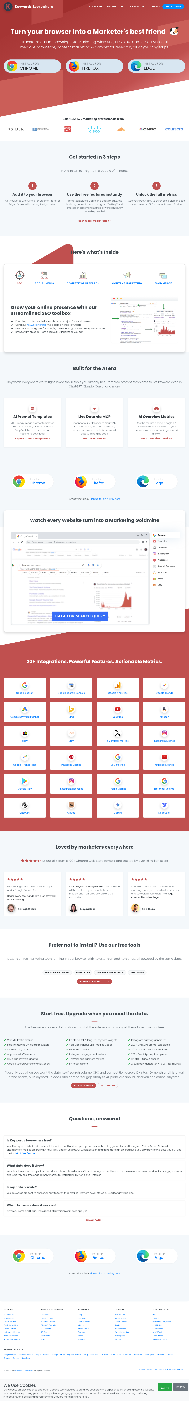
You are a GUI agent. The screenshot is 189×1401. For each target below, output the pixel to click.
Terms (149, 1369)
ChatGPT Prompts (48, 1325)
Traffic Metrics (10, 1322)
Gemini (16, 1358)
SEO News (82, 1318)
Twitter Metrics (10, 1329)
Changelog (137, 6)
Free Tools (45, 1315)
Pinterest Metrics (11, 1336)
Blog (80, 1315)
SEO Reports (46, 1329)
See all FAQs (94, 1220)
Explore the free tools (94, 981)
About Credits (121, 1322)
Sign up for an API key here (105, 499)
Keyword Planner (36, 325)
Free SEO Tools (47, 1318)
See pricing (108, 1085)
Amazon (104, 1355)
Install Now (173, 6)
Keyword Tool (83, 972)
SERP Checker (137, 972)
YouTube (94, 1355)
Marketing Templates (162, 1322)
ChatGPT (170, 1355)
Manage (180, 1387)
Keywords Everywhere (24, 1371)
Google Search (10, 1355)
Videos (81, 1325)
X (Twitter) (138, 1355)
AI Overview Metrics (12, 1339)
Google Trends (58, 1355)
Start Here (95, 6)
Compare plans (83, 1085)
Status (118, 1339)
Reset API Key (120, 1318)
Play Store (127, 1355)
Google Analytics (42, 1355)
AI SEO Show (83, 1329)
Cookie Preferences (175, 1369)
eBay (112, 1355)
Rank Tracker (120, 1329)
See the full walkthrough (94, 221)
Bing (86, 1355)
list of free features (26, 1153)
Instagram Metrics (12, 1332)
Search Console (25, 1355)
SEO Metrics (9, 1315)
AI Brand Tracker (48, 1322)
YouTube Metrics (11, 1325)
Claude (7, 1358)
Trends (156, 1318)
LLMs (155, 1315)
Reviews (81, 1332)
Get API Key (120, 1315)
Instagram (149, 1355)
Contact (154, 6)
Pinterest (160, 1355)
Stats (43, 1339)
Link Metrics (9, 1318)
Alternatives (158, 1336)
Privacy (142, 1369)
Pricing (111, 6)
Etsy (118, 1355)
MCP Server (45, 1336)
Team (80, 1336)
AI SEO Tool (157, 1332)
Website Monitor (122, 1332)
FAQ (123, 6)
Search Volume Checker (57, 972)
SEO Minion (157, 1325)
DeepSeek (26, 1358)
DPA (155, 1369)
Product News (84, 1322)
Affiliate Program (160, 1339)
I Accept (165, 1386)
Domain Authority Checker (110, 972)
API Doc (44, 1332)
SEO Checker (158, 1329)
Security (162, 1369)
